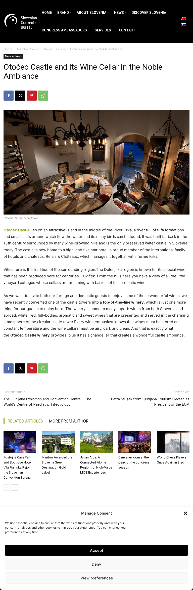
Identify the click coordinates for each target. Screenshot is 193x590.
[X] (20, 96)
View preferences (96, 578)
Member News (27, 49)
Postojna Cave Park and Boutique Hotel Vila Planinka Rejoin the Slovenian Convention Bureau (17, 467)
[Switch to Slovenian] (183, 24)
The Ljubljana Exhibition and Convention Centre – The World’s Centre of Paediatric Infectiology (47, 402)
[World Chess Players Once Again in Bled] (173, 442)
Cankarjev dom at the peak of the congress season (134, 462)
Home (8, 49)
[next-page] (15, 487)
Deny (96, 564)
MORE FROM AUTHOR (68, 421)
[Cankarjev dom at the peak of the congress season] (134, 442)
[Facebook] (9, 96)
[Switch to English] (183, 18)
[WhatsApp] (43, 96)
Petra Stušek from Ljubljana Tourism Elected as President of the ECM (150, 402)
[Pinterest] (32, 96)
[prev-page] (7, 487)
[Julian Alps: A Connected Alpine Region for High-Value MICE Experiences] (96, 442)
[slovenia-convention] (21, 21)
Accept (96, 550)
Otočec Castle (17, 230)
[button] (185, 513)
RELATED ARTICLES (25, 421)
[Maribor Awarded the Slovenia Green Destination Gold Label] (58, 442)
